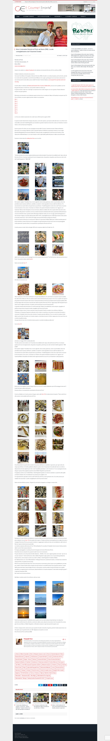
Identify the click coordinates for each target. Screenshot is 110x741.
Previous (17, 33)
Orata (59, 664)
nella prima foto (30, 138)
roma (53, 667)
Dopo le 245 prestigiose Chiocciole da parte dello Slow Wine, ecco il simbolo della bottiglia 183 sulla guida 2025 (83, 67)
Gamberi (28, 662)
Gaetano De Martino (20, 662)
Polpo (24, 667)
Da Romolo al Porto (57, 656)
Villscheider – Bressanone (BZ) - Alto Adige (25, 675)
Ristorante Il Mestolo (45, 667)
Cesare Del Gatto (43, 656)
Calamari (27, 656)
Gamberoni (34, 662)
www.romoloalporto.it (20, 66)
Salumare (17, 670)
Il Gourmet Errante (28, 16)
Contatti (83, 16)
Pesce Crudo (18, 667)
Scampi (28, 670)
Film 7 (16, 111)
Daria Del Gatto (18, 659)
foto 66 (31, 259)
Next (64, 33)
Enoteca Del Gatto (42, 659)
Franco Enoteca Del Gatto (54, 659)
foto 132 (43, 394)
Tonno (31, 672)
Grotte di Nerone (53, 662)
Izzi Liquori (61, 662)
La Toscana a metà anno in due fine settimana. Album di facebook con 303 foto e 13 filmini (41, 707)
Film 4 (16, 105)
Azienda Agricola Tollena (57, 654)
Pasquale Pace (19, 55)
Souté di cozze (35, 670)
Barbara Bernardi (19, 656)
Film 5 (16, 107)
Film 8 (16, 113)
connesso (22, 718)
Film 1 (16, 99)
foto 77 (25, 263)
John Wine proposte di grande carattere (31, 664)
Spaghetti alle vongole (58, 670)
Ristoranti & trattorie (62, 55)
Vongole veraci (49, 678)
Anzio (48, 654)
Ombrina (54, 664)
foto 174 (27, 540)
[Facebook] (63, 639)
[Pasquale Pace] (19, 644)
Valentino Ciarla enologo (50, 672)
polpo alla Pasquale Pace (33, 667)
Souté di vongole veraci (46, 670)
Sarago (23, 670)
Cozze (50, 656)
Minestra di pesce (46, 664)
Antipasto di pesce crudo (40, 654)
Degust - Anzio (27, 659)
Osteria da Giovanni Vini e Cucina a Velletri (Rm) (39, 85)
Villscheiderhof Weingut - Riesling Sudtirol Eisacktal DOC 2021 (29, 678)
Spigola (17, 672)
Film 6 (16, 109)
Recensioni (57, 16)
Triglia (41, 672)
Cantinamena (34, 656)
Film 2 (16, 101)
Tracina (36, 672)
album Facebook (30, 70)
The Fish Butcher (24, 672)
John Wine (17, 664)
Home (18, 16)
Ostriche (64, 664)
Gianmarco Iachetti (43, 662)
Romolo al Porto (60, 667)
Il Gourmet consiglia (71, 16)
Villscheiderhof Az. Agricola (43, 675)
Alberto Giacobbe (25, 654)
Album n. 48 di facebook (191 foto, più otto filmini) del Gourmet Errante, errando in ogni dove (59, 707)
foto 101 (20, 324)
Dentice (34, 659)
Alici (31, 654)
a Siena (17, 654)
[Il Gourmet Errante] (33, 8)
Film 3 (16, 103)
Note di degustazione (43, 16)
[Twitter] (65, 639)
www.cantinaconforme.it (89, 12)
